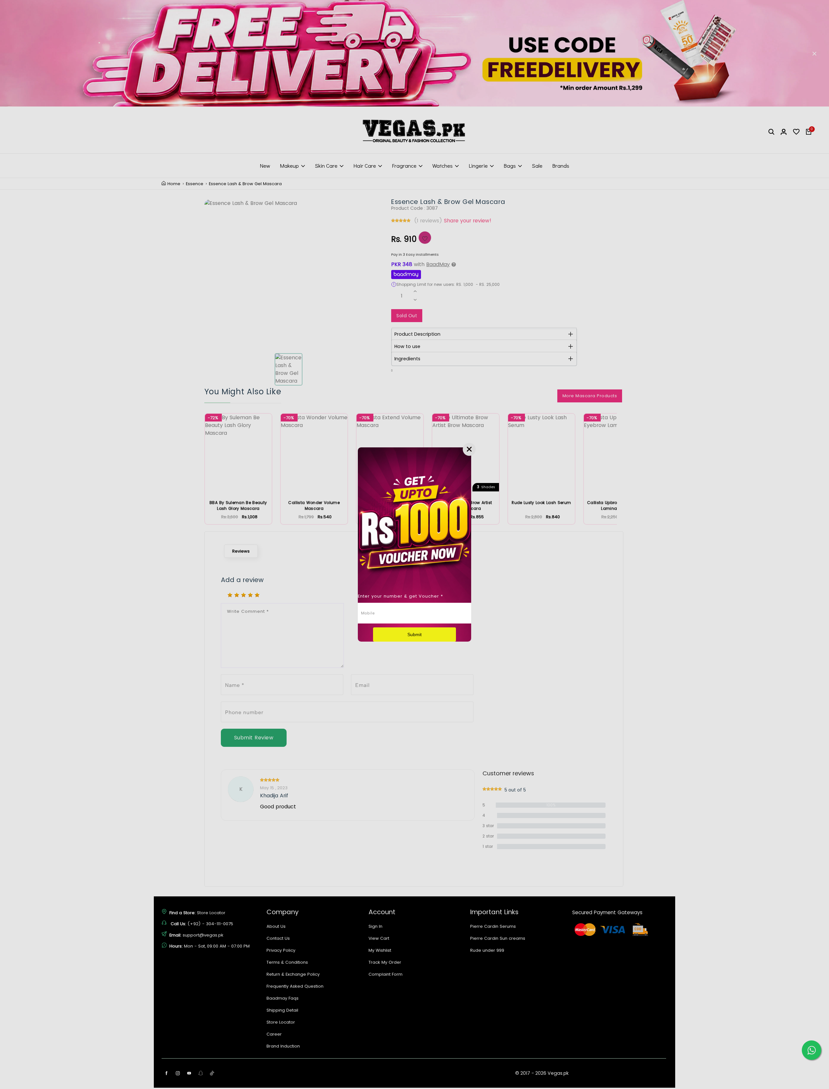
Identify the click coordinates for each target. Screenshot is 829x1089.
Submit (414, 634)
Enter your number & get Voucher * (400, 596)
